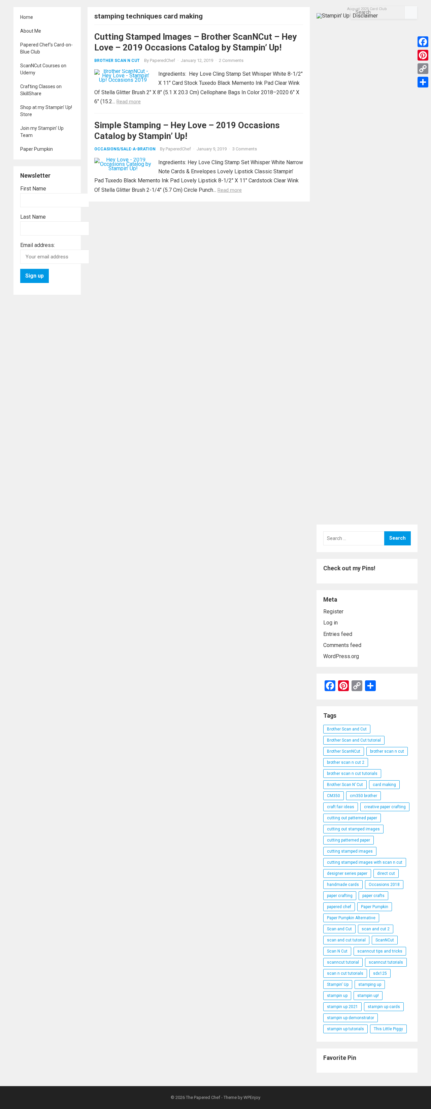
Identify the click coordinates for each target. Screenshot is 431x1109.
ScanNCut (384, 940)
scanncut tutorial (343, 962)
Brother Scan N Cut (117, 60)
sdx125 (380, 973)
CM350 (333, 795)
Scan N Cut (337, 951)
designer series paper (347, 873)
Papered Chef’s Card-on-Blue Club (46, 48)
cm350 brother (363, 795)
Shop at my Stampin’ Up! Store (46, 111)
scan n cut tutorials (345, 973)
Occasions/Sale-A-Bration (125, 149)
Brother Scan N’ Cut (345, 784)
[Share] (423, 82)
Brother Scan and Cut (347, 729)
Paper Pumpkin (36, 149)
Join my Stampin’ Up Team (42, 132)
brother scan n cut (387, 751)
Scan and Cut (339, 929)
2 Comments (231, 60)
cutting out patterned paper (352, 818)
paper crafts (373, 895)
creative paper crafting (385, 806)
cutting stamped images (350, 851)
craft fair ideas (340, 806)
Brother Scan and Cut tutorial (354, 740)
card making (384, 784)
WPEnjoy (251, 1097)
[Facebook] (423, 41)
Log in (330, 622)
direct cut (386, 873)
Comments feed (342, 645)
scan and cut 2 (376, 929)
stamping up (369, 984)
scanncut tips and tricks (379, 951)
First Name (33, 188)
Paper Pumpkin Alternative (351, 918)
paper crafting (340, 895)
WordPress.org (341, 656)
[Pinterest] (423, 55)
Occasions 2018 (384, 884)
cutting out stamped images (353, 829)
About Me (30, 31)
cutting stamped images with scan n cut (364, 862)
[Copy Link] (423, 68)
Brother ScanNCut (343, 751)
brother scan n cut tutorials (352, 773)
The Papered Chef (203, 1097)
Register (333, 611)
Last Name (33, 217)
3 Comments (244, 148)
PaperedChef (162, 60)
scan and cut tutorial (346, 940)
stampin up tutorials (345, 1029)
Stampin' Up (338, 984)
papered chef (339, 906)
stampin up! (368, 995)
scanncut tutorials (386, 962)
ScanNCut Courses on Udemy (43, 69)
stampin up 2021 (342, 1006)
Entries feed (337, 634)
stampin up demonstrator (350, 1017)
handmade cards (343, 884)
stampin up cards (384, 1006)
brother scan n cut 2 (345, 762)
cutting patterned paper (348, 840)
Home (26, 17)
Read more (129, 102)
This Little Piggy (388, 1029)
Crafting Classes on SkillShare (41, 90)
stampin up (337, 995)
